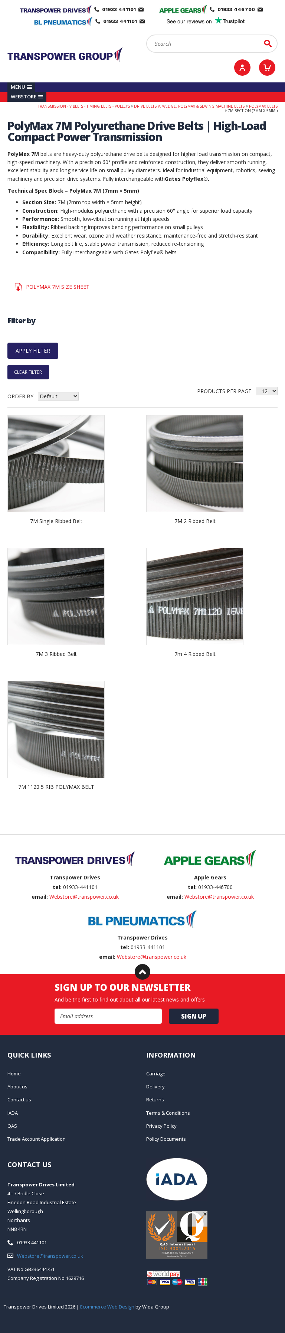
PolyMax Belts (263, 106)
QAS (12, 1126)
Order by (20, 396)
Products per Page (224, 391)
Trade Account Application (36, 1139)
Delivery (155, 1086)
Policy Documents (166, 1139)
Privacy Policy (161, 1126)
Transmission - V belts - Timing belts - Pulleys (84, 106)
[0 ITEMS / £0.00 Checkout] (267, 68)
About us (17, 1086)
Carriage (156, 1073)
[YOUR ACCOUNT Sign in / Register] (242, 68)
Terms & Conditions (168, 1113)
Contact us (19, 1099)
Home (14, 1073)
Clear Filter (28, 372)
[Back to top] (142, 972)
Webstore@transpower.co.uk (84, 896)
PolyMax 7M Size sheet (57, 286)
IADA (12, 1113)
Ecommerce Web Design (107, 1306)
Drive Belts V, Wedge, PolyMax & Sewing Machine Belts (189, 106)
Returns (155, 1099)
